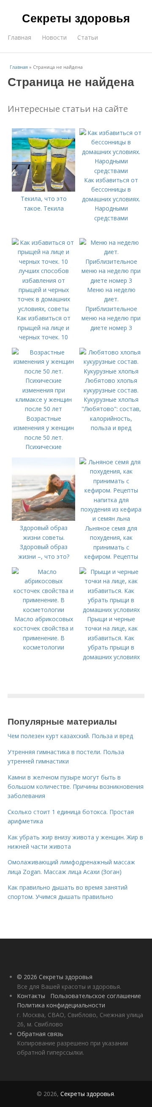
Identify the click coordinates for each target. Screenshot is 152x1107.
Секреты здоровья (76, 18)
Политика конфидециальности (61, 1005)
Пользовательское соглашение (95, 996)
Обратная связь (40, 1034)
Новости (54, 37)
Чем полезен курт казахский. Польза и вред (70, 736)
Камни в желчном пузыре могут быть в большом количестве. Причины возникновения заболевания (76, 786)
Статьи (87, 37)
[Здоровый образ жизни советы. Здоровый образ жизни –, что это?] (43, 518)
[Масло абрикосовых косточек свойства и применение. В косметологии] (43, 610)
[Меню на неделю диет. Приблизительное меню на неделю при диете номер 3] (111, 280)
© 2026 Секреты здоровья (54, 977)
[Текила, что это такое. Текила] (43, 189)
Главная (19, 37)
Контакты (31, 996)
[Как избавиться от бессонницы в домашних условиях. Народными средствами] (111, 171)
